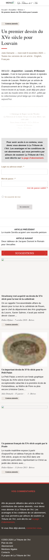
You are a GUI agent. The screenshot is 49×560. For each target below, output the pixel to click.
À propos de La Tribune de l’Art (15, 555)
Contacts (5, 552)
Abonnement (7, 546)
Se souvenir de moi (12, 197)
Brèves (20, 10)
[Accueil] (24, 3)
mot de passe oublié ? (37, 188)
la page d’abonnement (32, 158)
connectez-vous (33, 528)
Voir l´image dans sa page (25, 130)
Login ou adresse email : (12, 167)
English (37, 56)
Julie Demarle (7, 53)
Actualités (12, 10)
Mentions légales (9, 549)
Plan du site (6, 543)
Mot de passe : (8, 179)
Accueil (4, 10)
